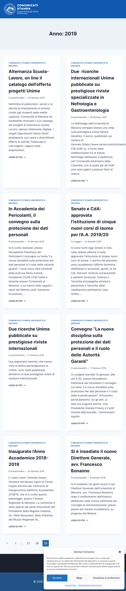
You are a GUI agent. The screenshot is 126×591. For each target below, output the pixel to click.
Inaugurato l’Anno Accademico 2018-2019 (29, 458)
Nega (79, 577)
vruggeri (77, 241)
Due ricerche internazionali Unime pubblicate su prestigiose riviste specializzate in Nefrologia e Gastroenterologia (92, 91)
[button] (119, 551)
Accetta (57, 577)
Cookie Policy (71, 585)
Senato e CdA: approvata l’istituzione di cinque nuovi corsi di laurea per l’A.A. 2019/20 (93, 221)
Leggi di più (17, 157)
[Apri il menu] (119, 9)
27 (28, 543)
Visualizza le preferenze (106, 577)
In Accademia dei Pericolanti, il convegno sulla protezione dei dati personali (28, 221)
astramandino (18, 98)
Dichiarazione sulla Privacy (90, 585)
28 (37, 543)
